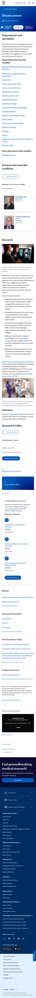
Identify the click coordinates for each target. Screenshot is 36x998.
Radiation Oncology (9, 127)
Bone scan (5, 623)
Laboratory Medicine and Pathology (14, 107)
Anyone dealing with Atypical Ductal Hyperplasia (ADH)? (15, 564)
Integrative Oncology (9, 103)
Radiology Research (9, 155)
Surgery (5, 135)
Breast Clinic (6, 80)
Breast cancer (12, 15)
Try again (18, 727)
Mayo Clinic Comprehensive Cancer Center (17, 362)
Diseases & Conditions (10, 9)
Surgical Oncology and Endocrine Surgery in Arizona (17, 140)
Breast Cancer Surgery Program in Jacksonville (14, 75)
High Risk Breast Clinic (10, 100)
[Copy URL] (29, 723)
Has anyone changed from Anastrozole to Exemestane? (16, 545)
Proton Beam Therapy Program (13, 123)
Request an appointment (11, 458)
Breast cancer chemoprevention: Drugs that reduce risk (17, 597)
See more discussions (13, 577)
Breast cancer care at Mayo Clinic (11, 452)
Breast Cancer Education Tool (10, 601)
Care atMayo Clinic (29, 27)
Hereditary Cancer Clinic (10, 96)
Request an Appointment (12, 21)
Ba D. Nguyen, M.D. (20, 197)
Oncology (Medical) (9, 111)
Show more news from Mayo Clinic (12, 662)
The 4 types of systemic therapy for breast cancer (16, 648)
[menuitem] (8, 27)
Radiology (5, 131)
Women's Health (8, 145)
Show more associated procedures (12, 631)
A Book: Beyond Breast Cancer (11, 675)
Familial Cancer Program (10, 92)
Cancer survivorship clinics (11, 88)
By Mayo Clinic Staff (8, 448)
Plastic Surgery (7, 119)
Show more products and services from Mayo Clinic (17, 679)
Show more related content (10, 606)
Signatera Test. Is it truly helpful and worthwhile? (15, 525)
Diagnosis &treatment (8, 27)
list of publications (12, 414)
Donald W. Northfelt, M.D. (22, 216)
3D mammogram (7, 618)
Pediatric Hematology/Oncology (13, 115)
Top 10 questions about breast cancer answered (15, 644)
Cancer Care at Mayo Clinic (11, 84)
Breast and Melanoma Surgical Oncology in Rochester (17, 68)
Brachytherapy (6, 627)
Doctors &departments (18, 27)
